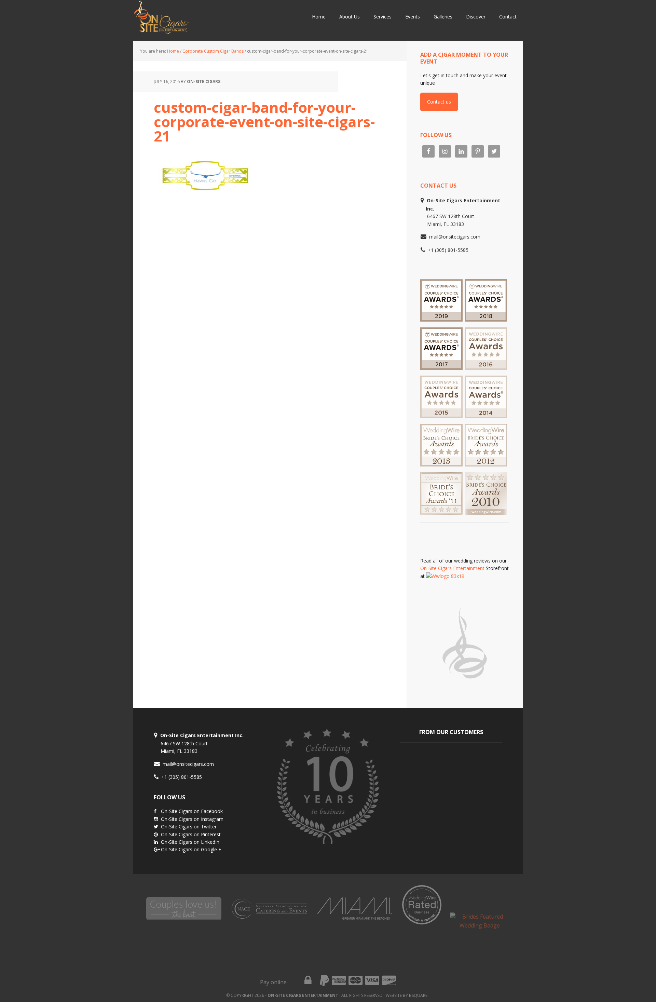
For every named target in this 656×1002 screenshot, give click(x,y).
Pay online (273, 982)
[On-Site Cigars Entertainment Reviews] (486, 366)
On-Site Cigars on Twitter (189, 826)
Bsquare (418, 995)
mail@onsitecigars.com (454, 236)
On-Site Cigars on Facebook (192, 811)
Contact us (439, 101)
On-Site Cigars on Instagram (192, 819)
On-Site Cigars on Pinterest (191, 834)
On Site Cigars (198, 20)
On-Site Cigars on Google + (191, 849)
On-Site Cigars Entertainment (452, 568)
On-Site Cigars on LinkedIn (190, 842)
